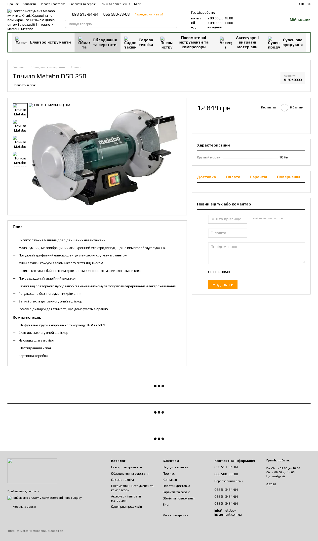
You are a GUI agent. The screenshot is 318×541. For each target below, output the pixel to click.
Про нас (13, 4)
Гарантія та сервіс (83, 4)
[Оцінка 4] (262, 272)
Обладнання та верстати (105, 42)
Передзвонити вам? (149, 14)
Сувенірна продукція (292, 42)
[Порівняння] (258, 20)
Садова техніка (146, 42)
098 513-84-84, (85, 14)
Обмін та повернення (115, 4)
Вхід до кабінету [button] (175, 467)
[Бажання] (271, 20)
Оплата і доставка (53, 4)
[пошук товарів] (173, 24)
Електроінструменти (50, 42)
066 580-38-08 (116, 14)
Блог (137, 4)
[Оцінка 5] (270, 272)
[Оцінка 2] (246, 272)
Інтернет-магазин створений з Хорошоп (35, 530)
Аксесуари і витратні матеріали (247, 42)
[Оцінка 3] (254, 272)
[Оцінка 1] (238, 272)
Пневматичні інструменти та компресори (193, 42)
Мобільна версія (24, 506)
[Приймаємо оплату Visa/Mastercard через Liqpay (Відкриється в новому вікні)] (44, 497)
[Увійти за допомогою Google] (296, 218)
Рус (308, 3)
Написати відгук (24, 85)
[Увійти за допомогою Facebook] (288, 218)
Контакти (29, 4)
